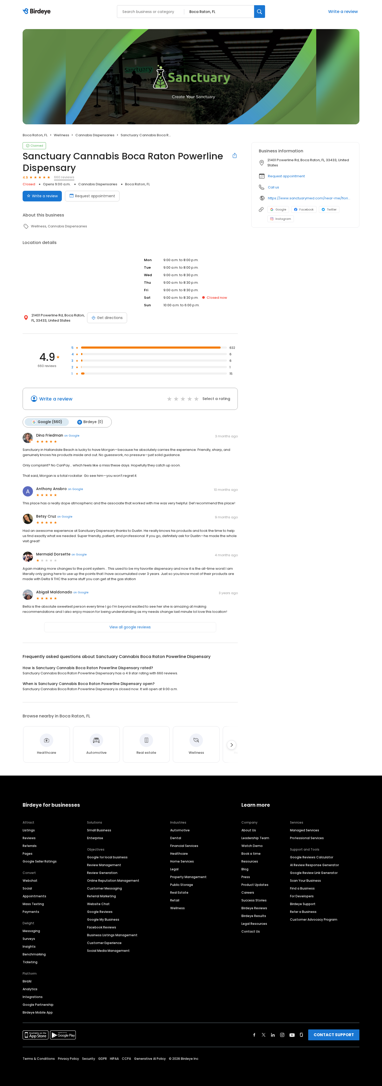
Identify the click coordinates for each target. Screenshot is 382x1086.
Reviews (29, 838)
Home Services (182, 861)
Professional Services (307, 838)
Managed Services (304, 830)
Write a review (343, 12)
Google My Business (103, 919)
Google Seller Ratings (40, 861)
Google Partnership (38, 1004)
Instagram (283, 219)
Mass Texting (33, 904)
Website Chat (98, 904)
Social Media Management (108, 950)
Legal (174, 869)
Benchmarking (34, 954)
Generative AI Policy (150, 1058)
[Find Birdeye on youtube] (292, 1034)
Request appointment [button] (286, 176)
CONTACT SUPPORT (334, 1034)
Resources (249, 861)
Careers (247, 892)
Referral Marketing (101, 896)
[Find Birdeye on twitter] (264, 1034)
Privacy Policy (68, 1058)
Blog (244, 869)
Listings (29, 830)
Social (27, 888)
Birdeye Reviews (254, 908)
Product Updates (254, 885)
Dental (175, 838)
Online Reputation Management (113, 880)
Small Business (99, 830)
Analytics (30, 989)
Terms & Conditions (39, 1058)
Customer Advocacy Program (313, 919)
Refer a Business (303, 911)
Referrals (30, 846)
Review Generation (102, 873)
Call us (273, 187)
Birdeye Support (302, 904)
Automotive (180, 830)
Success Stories (254, 900)
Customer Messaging (104, 888)
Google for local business (107, 857)
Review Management (104, 865)
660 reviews (64, 177)
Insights (29, 946)
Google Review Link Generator (314, 873)
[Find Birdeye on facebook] (254, 1034)
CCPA (126, 1058)
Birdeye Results (253, 916)
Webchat (30, 880)
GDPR (102, 1058)
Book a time (251, 853)
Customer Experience (104, 943)
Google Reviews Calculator (311, 857)
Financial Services (184, 846)
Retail (174, 900)
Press (245, 877)
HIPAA (114, 1058)
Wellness (177, 908)
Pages (27, 853)
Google (280, 209)
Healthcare (179, 853)
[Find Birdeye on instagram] (282, 1034)
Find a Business (302, 888)
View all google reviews (130, 627)
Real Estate (179, 892)
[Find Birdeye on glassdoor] (301, 1034)
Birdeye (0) (93, 421)
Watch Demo (252, 846)
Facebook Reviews (101, 927)
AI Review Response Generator (314, 865)
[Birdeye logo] (37, 11)
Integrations (33, 997)
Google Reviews (100, 911)
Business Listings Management (112, 935)
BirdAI (27, 981)
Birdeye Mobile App (38, 1012)
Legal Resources (254, 923)
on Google (71, 435)
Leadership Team (255, 838)
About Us (248, 830)
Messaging (31, 931)
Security (88, 1058)
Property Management (188, 877)
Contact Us (250, 931)
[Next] (231, 745)
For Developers (302, 896)
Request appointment (95, 196)
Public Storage (181, 885)
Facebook (306, 209)
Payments (31, 911)
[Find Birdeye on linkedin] (273, 1034)
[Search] (259, 11)
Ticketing (30, 962)
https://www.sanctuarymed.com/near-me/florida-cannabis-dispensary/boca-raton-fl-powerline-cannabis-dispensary (310, 198)
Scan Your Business (305, 880)
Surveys (29, 938)
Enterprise (95, 838)
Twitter (332, 209)
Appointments (34, 896)
